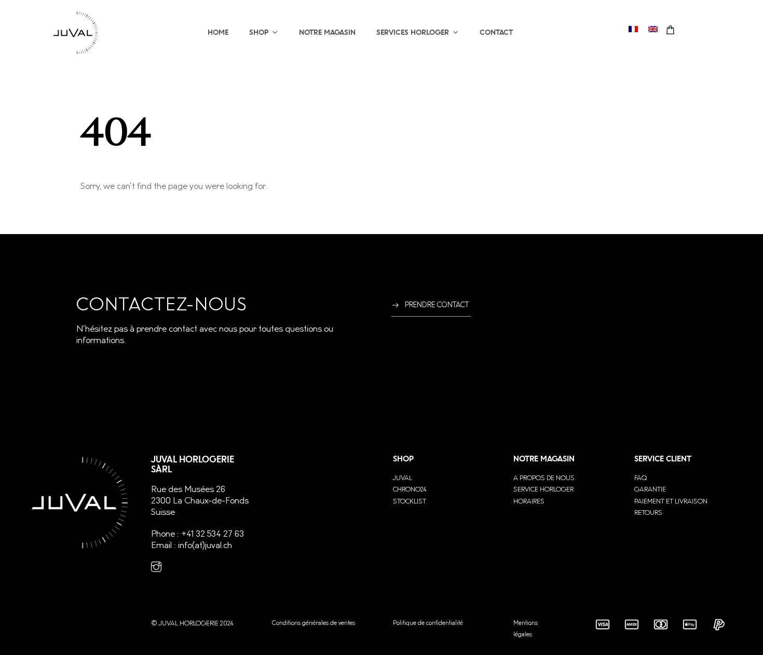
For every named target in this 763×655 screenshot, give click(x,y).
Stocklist (409, 501)
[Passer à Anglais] (653, 29)
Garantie (650, 489)
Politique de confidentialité (428, 623)
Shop (258, 32)
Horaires (528, 501)
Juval (402, 478)
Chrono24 (410, 489)
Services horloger (412, 32)
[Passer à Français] (633, 29)
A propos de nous (544, 478)
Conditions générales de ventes (313, 623)
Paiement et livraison (670, 501)
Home (218, 32)
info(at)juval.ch (205, 545)
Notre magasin (327, 32)
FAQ (640, 478)
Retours (648, 513)
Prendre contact (437, 305)
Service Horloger (543, 489)
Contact (496, 32)
